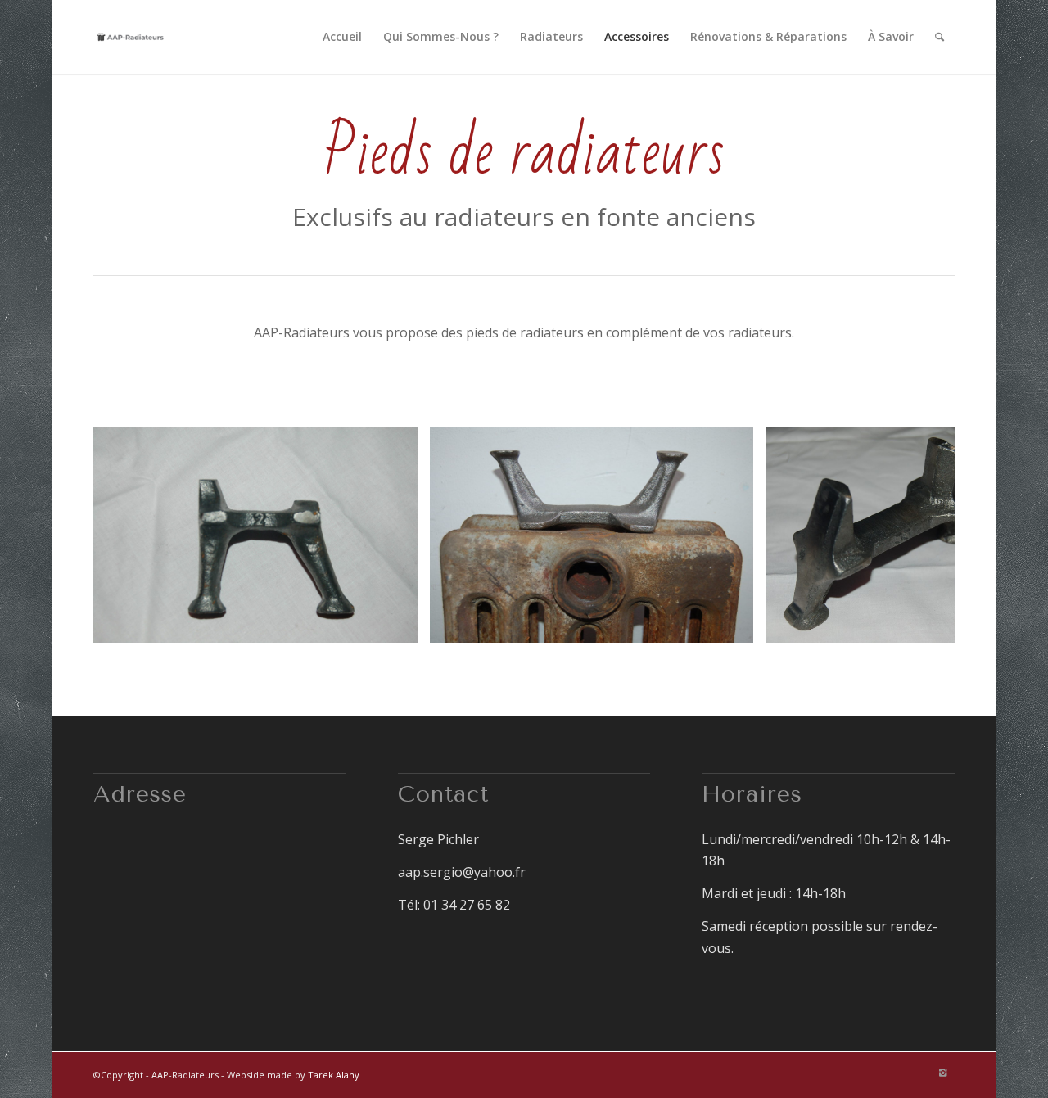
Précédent (130, 535)
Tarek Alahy (333, 1075)
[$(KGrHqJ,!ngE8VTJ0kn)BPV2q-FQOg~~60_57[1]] (399, 625)
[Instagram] (942, 1072)
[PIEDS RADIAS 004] (735, 625)
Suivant (917, 535)
